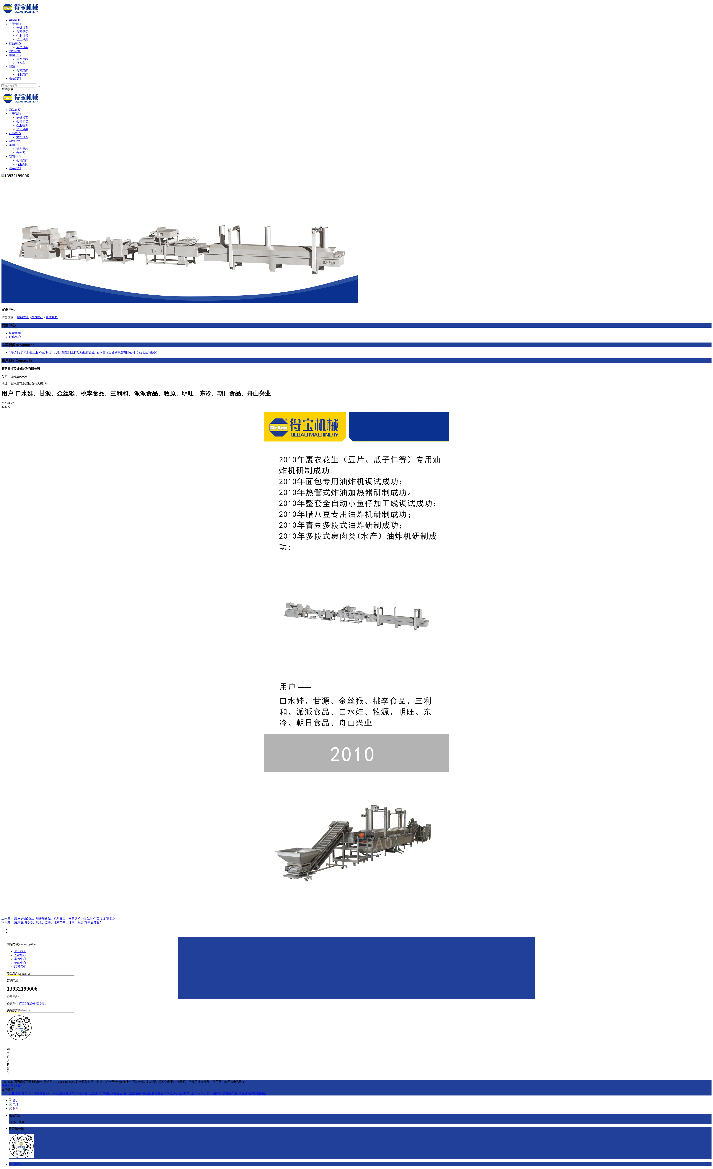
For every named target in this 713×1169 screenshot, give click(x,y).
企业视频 (22, 35)
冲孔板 (147, 1093)
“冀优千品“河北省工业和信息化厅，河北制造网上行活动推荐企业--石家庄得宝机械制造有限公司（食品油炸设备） (84, 352)
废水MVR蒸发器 (77, 1093)
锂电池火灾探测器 (34, 1093)
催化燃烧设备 (132, 1093)
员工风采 (22, 39)
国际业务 (15, 51)
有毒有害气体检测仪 (165, 1093)
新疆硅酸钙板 (257, 1093)
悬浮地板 (104, 1093)
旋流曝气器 (230, 1093)
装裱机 (218, 1093)
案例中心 (15, 55)
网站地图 (7, 1085)
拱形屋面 (117, 1093)
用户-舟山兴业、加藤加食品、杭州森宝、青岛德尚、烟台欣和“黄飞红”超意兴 (65, 918)
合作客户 (22, 62)
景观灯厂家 (187, 1093)
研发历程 (22, 59)
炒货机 (243, 1093)
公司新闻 (22, 70)
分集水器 (15, 1093)
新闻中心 (15, 66)
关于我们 (15, 23)
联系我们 (15, 78)
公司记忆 (22, 31)
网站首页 (15, 20)
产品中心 (15, 43)
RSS (18, 1085)
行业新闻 (22, 74)
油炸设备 (22, 47)
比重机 (61, 1093)
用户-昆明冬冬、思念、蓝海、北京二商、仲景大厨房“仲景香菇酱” (57, 922)
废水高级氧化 (204, 1093)
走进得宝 (22, 27)
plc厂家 (51, 1093)
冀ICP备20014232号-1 (33, 1003)
